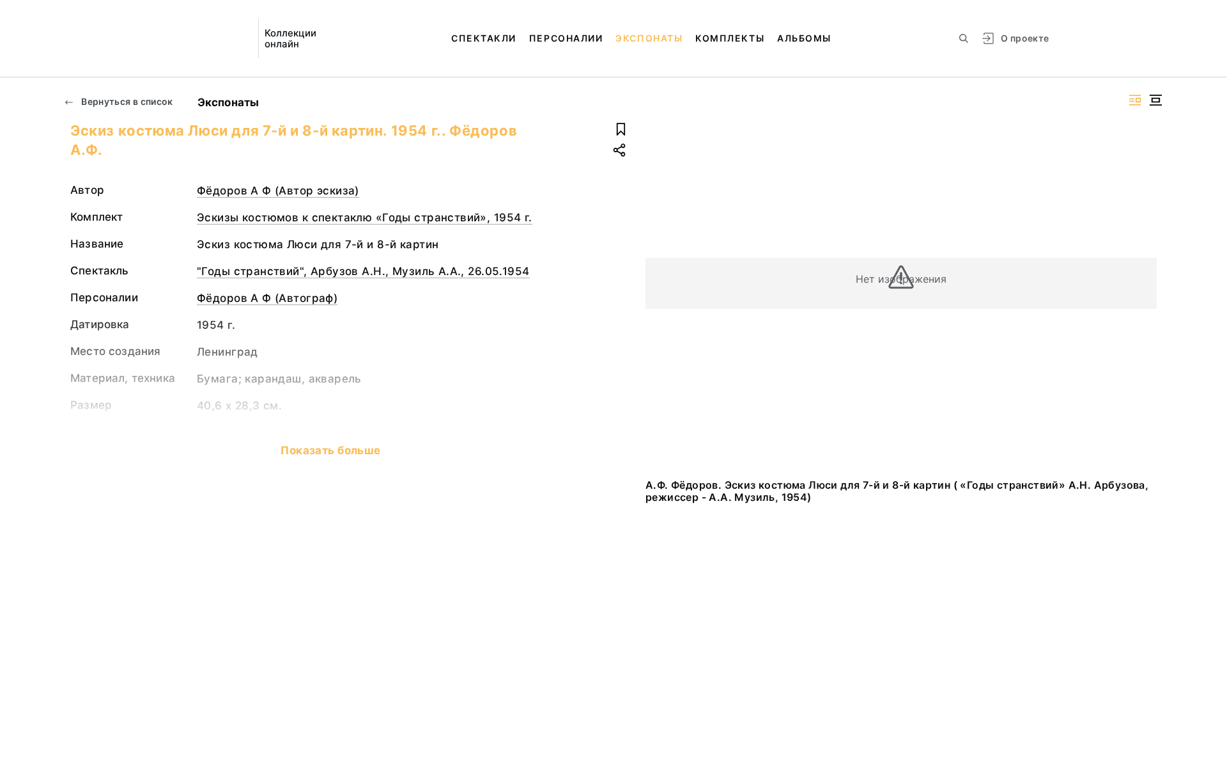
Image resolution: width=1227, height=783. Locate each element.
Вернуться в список (126, 101)
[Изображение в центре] (1155, 100)
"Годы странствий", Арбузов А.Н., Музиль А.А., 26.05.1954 (363, 271)
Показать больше (330, 450)
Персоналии (566, 38)
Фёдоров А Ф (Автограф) (267, 298)
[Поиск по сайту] (963, 38)
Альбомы (804, 38)
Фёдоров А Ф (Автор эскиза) (278, 190)
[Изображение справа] (1135, 100)
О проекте (1025, 38)
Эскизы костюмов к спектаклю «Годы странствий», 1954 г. (364, 217)
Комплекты (729, 38)
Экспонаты (649, 38)
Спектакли (483, 38)
